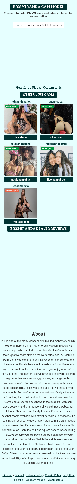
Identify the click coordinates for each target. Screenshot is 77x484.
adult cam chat (20, 179)
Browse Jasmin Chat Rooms (44, 25)
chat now (56, 137)
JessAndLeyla (21, 186)
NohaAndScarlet (21, 101)
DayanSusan (56, 101)
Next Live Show (28, 87)
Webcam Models (35, 480)
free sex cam (21, 221)
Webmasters (55, 480)
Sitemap (7, 475)
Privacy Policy (34, 475)
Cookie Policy (53, 475)
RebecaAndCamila (56, 143)
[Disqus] (38, 280)
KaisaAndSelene (21, 143)
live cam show (56, 179)
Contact (19, 475)
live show (21, 137)
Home (19, 25)
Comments (52, 87)
